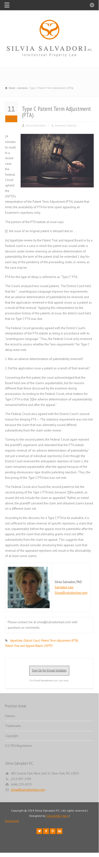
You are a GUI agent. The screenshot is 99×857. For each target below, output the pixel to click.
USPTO (48, 646)
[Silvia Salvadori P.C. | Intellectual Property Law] (49, 57)
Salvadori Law (64, 587)
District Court (31, 641)
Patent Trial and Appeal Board (23, 646)
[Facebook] (46, 831)
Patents (72, 125)
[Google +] (53, 831)
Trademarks (13, 726)
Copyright (11, 736)
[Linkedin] (59, 831)
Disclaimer (12, 821)
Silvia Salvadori (36, 125)
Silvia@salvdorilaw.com (71, 593)
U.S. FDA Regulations (18, 746)
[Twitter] (39, 831)
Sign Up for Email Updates (49, 670)
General (60, 125)
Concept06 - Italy (57, 816)
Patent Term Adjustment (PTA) (59, 641)
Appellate (16, 641)
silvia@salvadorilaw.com (28, 790)
